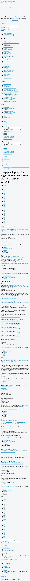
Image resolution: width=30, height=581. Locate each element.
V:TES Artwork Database (9, 112)
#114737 (10, 420)
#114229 (10, 227)
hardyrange (21, 406)
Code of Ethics (6, 64)
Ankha (7, 542)
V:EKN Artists (6, 109)
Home (4, 41)
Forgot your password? (8, 35)
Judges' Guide (6, 66)
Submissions (6, 55)
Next (4, 205)
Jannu (14, 449)
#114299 (10, 256)
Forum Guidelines (7, 49)
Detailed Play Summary (8, 71)
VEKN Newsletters (8, 47)
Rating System (6, 52)
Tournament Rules (7, 78)
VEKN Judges (6, 67)
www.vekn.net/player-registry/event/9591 (10, 325)
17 (4, 192)
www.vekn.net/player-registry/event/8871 (10, 321)
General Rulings (7, 72)
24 (4, 201)
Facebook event (4, 382)
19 (4, 194)
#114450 (19, 285)
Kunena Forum (17, 561)
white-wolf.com (15, 20)
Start (4, 185)
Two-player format (7, 59)
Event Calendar (7, 84)
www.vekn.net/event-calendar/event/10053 (10, 328)
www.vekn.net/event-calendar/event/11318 (10, 336)
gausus (14, 227)
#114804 (10, 449)
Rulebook (5, 75)
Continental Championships (9, 98)
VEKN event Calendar (6, 380)
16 (4, 190)
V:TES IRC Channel (8, 111)
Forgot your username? (8, 34)
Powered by (11, 561)
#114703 (10, 359)
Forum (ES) (6, 51)
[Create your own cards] (6, 2)
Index (4, 116)
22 (4, 198)
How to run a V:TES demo (9, 101)
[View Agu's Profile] (7, 351)
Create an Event (7, 85)
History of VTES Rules (8, 70)
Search (5, 119)
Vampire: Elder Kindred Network (11, 43)
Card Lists (5, 76)
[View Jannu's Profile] (7, 490)
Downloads (6, 107)
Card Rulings (6, 74)
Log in (2, 30)
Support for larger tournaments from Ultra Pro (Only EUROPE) (14, 229)
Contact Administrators (8, 56)
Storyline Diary (9, 97)
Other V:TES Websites (8, 113)
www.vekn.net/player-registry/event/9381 (10, 317)
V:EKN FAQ (6, 45)
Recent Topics (6, 117)
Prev (4, 186)
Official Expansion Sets (8, 108)
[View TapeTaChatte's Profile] (9, 277)
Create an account (7, 33)
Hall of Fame (6, 86)
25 (4, 202)
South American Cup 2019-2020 (10, 92)
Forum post (3, 381)
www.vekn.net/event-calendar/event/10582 (10, 332)
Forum (5, 48)
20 (4, 196)
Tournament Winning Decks (9, 88)
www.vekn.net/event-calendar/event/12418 (10, 462)
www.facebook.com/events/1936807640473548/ (12, 464)
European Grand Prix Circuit (10, 89)
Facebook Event (4, 389)
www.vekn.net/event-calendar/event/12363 (10, 298)
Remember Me (4, 29)
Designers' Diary (7, 53)
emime (14, 359)
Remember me (8, 131)
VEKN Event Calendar (6, 386)
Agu (23, 285)
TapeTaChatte (16, 256)
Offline (5, 250)
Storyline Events (7, 93)
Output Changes (7, 68)
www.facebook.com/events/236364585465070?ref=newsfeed (15, 302)
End (4, 206)
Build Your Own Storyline (12, 96)
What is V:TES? (7, 44)
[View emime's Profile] (7, 412)
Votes (4, 57)
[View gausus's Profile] (7, 248)
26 (4, 204)
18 (4, 193)
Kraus (11, 542)
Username (3, 26)
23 (4, 200)
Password (3, 27)
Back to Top (3, 576)
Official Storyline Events (12, 94)
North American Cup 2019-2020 (10, 90)
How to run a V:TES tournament (11, 99)
